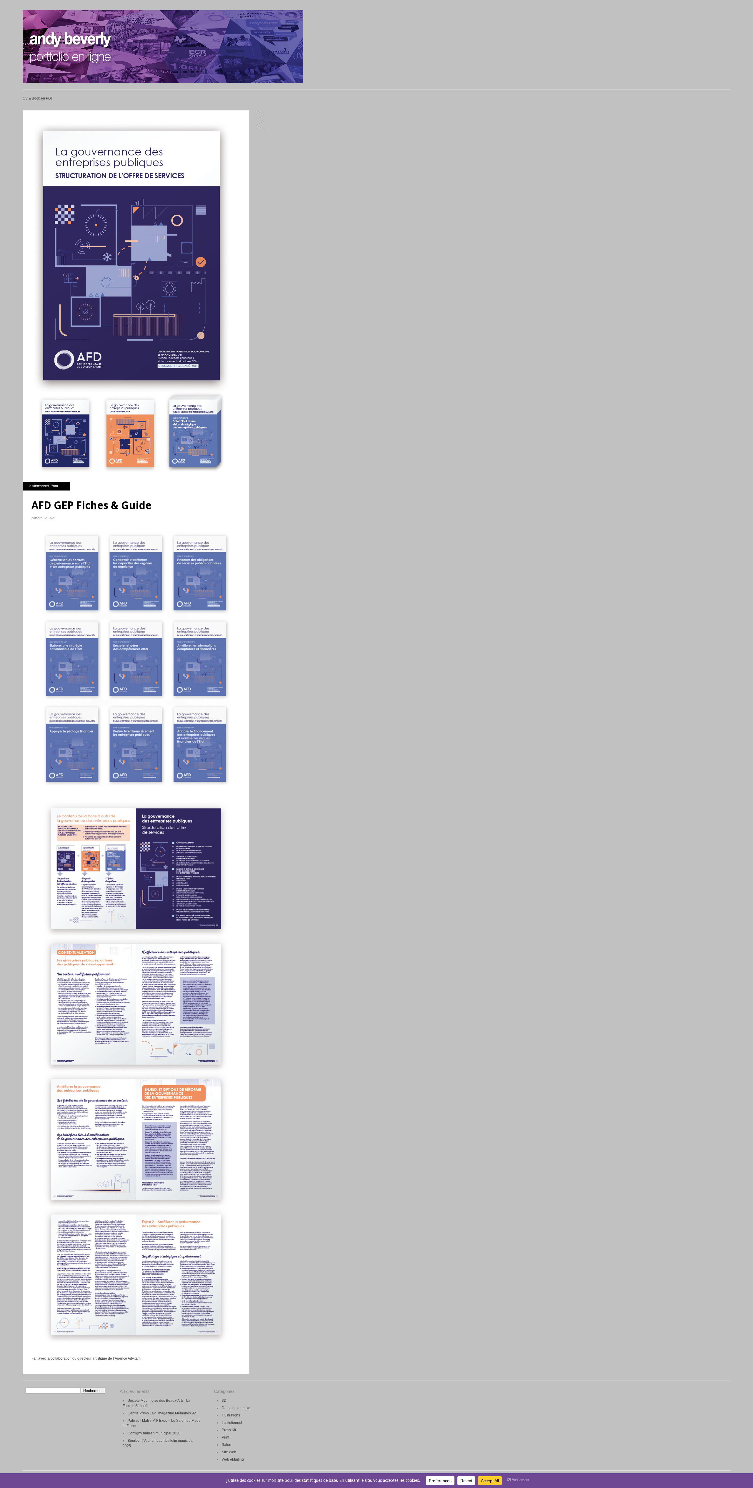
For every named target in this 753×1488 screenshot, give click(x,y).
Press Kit (229, 1430)
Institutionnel (39, 486)
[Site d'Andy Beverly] (163, 82)
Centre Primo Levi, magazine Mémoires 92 (162, 1413)
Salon (226, 1445)
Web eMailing (233, 1459)
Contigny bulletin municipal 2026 (154, 1433)
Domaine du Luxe (236, 1408)
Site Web (229, 1452)
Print (54, 486)
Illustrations (231, 1415)
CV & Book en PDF (38, 98)
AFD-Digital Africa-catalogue (260, 126)
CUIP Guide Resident (260, 115)
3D (224, 1400)
